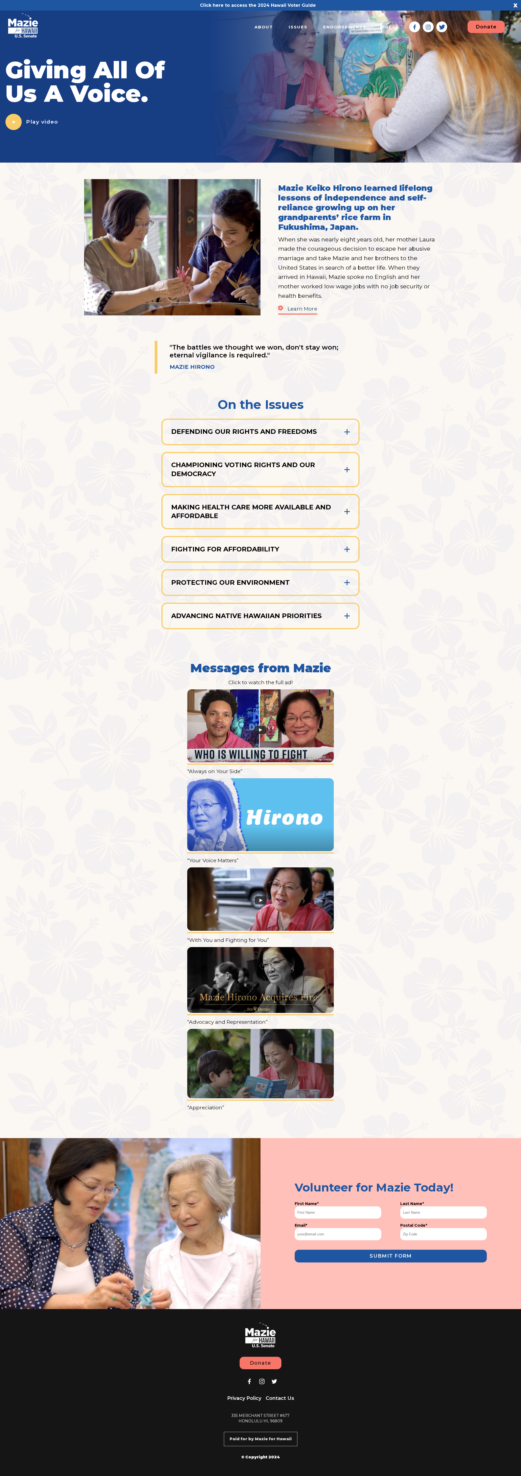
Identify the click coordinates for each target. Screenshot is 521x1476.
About (264, 27)
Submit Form (391, 1256)
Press (390, 27)
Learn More (302, 309)
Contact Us (280, 1398)
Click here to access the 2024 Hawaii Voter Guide (258, 5)
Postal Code (413, 1225)
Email (301, 1225)
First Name (307, 1203)
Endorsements (344, 27)
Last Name (412, 1203)
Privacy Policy (244, 1398)
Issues (298, 27)
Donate (486, 27)
